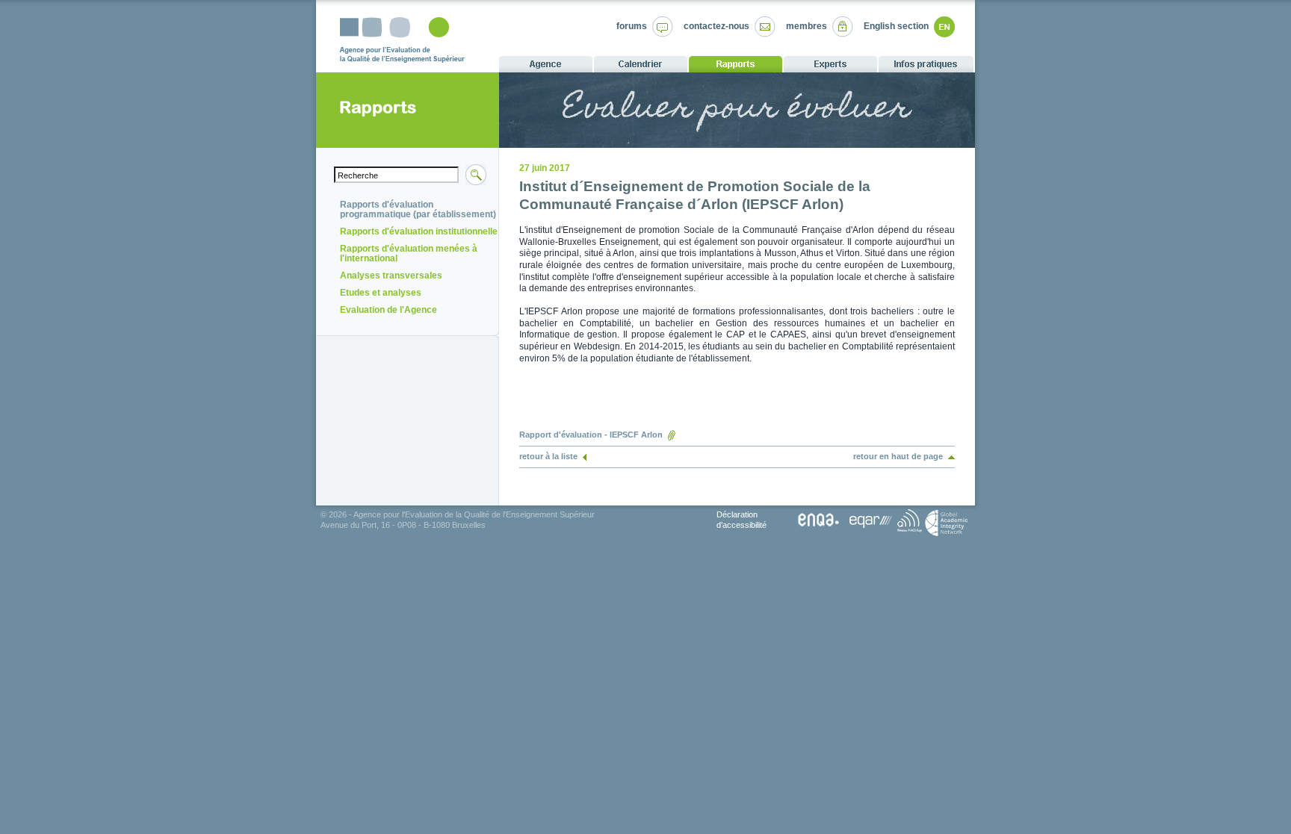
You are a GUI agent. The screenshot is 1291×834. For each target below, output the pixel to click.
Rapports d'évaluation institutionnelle (419, 231)
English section (896, 26)
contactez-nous (716, 26)
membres (806, 26)
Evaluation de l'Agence (388, 310)
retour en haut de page (898, 456)
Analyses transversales (391, 275)
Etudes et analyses (380, 292)
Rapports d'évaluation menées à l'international (408, 253)
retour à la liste (548, 456)
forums (631, 26)
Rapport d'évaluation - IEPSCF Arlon (591, 434)
